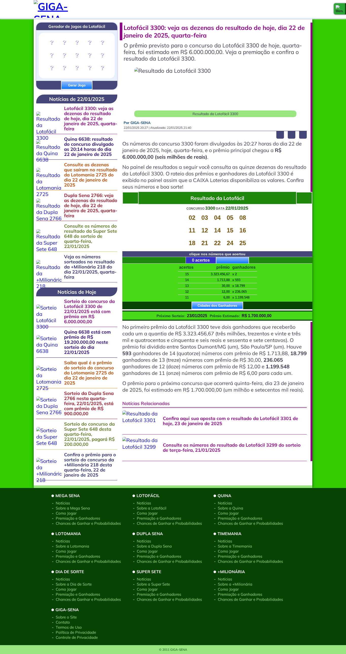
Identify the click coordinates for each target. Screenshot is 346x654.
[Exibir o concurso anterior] (304, 198)
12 (204, 230)
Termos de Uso (69, 627)
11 (192, 230)
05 (230, 217)
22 (217, 243)
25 (242, 243)
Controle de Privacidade (77, 637)
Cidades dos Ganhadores (217, 305)
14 (217, 230)
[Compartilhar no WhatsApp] (303, 135)
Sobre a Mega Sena (73, 508)
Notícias (63, 503)
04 (217, 217)
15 (230, 230)
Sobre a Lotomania (72, 546)
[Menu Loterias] (339, 8)
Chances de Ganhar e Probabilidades (88, 523)
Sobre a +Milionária (235, 584)
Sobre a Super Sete (153, 584)
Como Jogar (66, 513)
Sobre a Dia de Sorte (74, 584)
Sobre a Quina (230, 508)
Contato (63, 622)
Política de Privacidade (76, 632)
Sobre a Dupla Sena (154, 546)
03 (204, 217)
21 (204, 243)
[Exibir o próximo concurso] (130, 198)
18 (192, 243)
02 (192, 217)
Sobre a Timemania (235, 546)
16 (242, 230)
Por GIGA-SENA (137, 122)
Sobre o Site (66, 617)
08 (242, 217)
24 (230, 243)
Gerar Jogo (77, 85)
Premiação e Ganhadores (78, 518)
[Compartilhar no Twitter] (291, 135)
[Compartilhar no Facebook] (280, 135)
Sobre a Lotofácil (151, 508)
